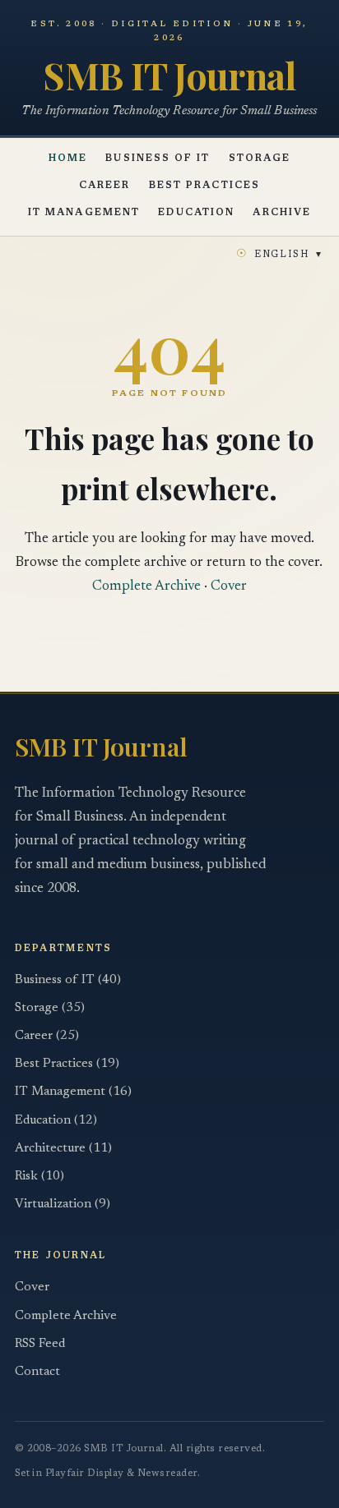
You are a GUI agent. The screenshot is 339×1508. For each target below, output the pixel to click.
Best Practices (204, 186)
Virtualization (62, 1204)
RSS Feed (40, 1344)
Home (68, 158)
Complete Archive (146, 586)
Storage (260, 158)
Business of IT (157, 158)
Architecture (63, 1148)
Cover (229, 586)
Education (196, 213)
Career (104, 186)
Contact (37, 1372)
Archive (282, 213)
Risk (39, 1176)
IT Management (84, 213)
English (279, 254)
